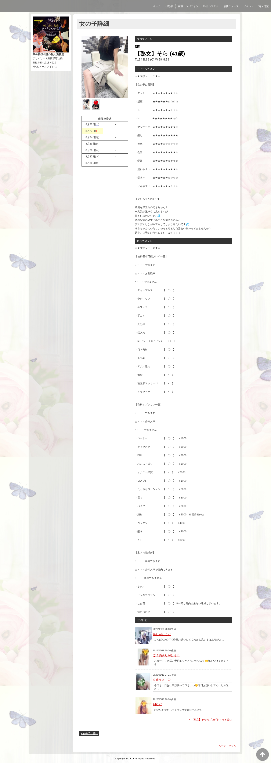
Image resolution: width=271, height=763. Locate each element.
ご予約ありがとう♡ (166, 655)
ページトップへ (227, 745)
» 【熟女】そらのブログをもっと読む (210, 719)
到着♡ (157, 704)
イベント (248, 6)
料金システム (210, 6)
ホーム (157, 6)
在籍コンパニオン (188, 6)
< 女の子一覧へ (89, 733)
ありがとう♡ (162, 634)
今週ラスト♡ (162, 680)
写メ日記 (264, 6)
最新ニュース (231, 6)
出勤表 (169, 6)
